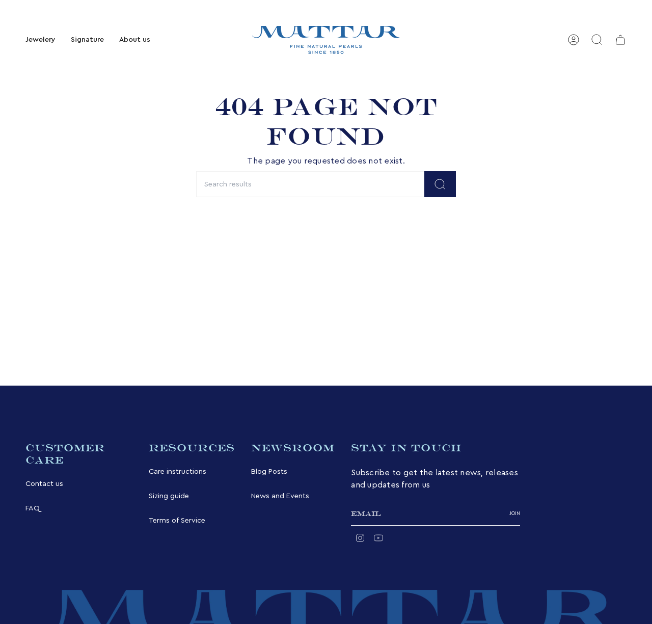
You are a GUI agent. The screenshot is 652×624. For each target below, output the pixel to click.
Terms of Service (177, 520)
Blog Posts (269, 471)
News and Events (280, 496)
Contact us (44, 483)
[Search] (440, 184)
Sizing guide (169, 496)
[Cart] (620, 39)
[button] (40, 40)
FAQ (32, 508)
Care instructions (177, 471)
